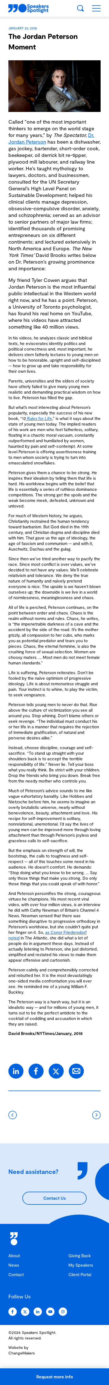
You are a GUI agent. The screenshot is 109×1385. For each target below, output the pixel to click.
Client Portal (79, 1274)
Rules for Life (39, 418)
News (13, 1265)
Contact (16, 1274)
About (14, 1255)
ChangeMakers (21, 1353)
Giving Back (79, 1255)
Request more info (54, 1376)
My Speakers (80, 1265)
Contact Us (54, 1198)
